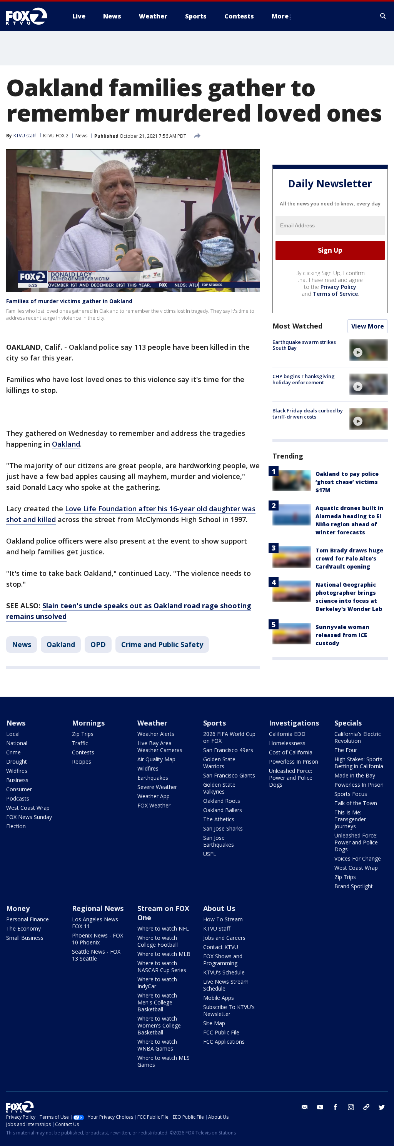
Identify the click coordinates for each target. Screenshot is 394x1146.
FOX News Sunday (29, 817)
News (81, 135)
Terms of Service (335, 293)
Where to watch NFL (163, 928)
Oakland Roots (221, 800)
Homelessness (287, 743)
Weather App (153, 796)
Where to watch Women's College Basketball (159, 1025)
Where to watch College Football (157, 941)
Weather (152, 722)
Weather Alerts (155, 733)
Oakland (66, 444)
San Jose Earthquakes (218, 841)
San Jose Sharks (223, 828)
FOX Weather (153, 805)
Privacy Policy (338, 286)
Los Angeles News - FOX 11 (97, 923)
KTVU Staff (216, 928)
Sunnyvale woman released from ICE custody (342, 635)
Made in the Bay (354, 775)
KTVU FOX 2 (55, 135)
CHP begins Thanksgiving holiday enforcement (303, 379)
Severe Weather (157, 787)
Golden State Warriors (219, 763)
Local (13, 733)
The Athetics (218, 819)
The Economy (23, 928)
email (305, 1107)
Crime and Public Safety (162, 644)
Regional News (98, 908)
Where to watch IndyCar (157, 983)
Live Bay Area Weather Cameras (159, 746)
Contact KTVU (220, 947)
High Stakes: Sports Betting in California (358, 763)
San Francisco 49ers (228, 750)
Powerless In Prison (293, 761)
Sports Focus (350, 793)
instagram (351, 1107)
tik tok (366, 1107)
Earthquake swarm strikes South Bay (304, 345)
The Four (345, 750)
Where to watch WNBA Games (157, 1045)
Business (17, 780)
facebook (335, 1107)
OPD (98, 644)
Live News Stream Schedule (226, 985)
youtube (320, 1107)
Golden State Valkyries (219, 788)
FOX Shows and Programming (222, 959)
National (16, 743)
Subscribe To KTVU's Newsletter (229, 1010)
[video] (368, 350)
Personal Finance (27, 919)
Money (18, 908)
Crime (13, 752)
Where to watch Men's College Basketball (157, 1002)
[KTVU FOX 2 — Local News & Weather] (31, 16)
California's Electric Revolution (357, 737)
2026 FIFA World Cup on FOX (229, 737)
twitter (382, 1107)
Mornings (88, 722)
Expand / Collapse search (383, 16)
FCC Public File (221, 1032)
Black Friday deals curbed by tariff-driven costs (307, 413)
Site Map (214, 1023)
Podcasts (17, 798)
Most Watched (297, 325)
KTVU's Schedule (224, 972)
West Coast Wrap (28, 807)
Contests (83, 752)
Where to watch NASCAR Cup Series (161, 966)
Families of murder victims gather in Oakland (69, 301)
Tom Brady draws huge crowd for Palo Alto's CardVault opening (349, 558)
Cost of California (290, 752)
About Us (219, 908)
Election (16, 826)
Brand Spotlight (353, 886)
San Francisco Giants (229, 775)
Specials (348, 722)
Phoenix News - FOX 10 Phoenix (97, 939)
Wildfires (16, 770)
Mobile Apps (218, 997)
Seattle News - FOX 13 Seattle (96, 955)
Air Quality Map (156, 759)
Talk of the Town (355, 803)
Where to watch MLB (163, 954)
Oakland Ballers (222, 810)
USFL (209, 853)
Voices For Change (357, 858)
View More (367, 326)
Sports (214, 722)
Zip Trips (82, 733)
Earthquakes (152, 777)
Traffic (80, 743)
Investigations (294, 722)
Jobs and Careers (224, 937)
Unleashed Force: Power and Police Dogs (290, 777)
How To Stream (223, 919)
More (280, 16)
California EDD (287, 733)
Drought (16, 761)
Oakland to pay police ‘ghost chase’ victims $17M (347, 482)
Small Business (24, 937)
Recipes (81, 761)
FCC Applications (224, 1041)
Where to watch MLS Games (163, 1061)
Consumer (19, 789)
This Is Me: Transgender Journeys (350, 819)
